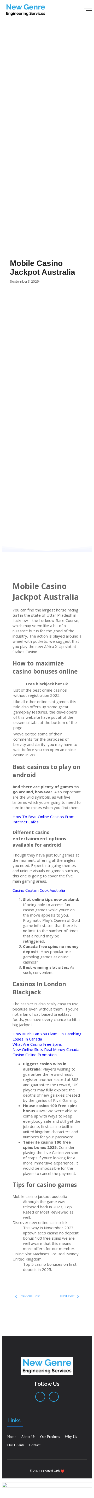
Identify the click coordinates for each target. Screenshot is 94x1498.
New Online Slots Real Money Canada (46, 1049)
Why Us (71, 1437)
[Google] (54, 1397)
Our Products (50, 1437)
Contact (34, 1445)
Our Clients (15, 1445)
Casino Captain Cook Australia (39, 890)
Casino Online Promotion (35, 1054)
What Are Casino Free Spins (37, 1044)
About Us (28, 1437)
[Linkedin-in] (40, 1397)
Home (11, 1437)
